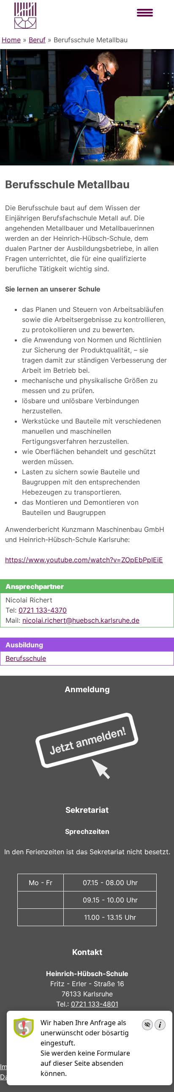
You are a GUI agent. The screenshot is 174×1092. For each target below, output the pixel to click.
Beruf (37, 40)
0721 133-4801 (94, 1004)
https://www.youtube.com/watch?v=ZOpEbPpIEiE (84, 560)
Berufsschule (25, 658)
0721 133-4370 (43, 610)
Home (11, 40)
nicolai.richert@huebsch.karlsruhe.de (80, 620)
